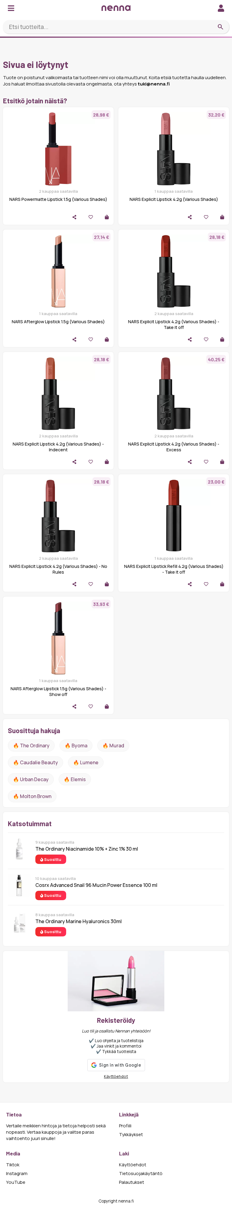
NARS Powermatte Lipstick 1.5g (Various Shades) (58, 199)
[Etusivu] (116, 8)
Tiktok (12, 1164)
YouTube (15, 1182)
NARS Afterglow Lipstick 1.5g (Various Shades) (58, 321)
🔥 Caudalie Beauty (35, 762)
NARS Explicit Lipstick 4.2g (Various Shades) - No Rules (58, 569)
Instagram (16, 1173)
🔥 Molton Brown (32, 796)
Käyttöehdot (116, 1076)
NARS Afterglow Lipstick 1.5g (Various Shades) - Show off (58, 691)
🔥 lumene (85, 762)
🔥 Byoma (76, 745)
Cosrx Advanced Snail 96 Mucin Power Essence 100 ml (96, 885)
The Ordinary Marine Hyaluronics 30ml (78, 921)
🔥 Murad (113, 745)
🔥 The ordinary (31, 745)
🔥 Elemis (75, 779)
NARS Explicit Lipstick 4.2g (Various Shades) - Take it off (173, 324)
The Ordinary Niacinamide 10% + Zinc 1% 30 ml (86, 848)
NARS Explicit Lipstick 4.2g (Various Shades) (174, 199)
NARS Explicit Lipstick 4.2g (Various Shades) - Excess (173, 447)
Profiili (125, 1125)
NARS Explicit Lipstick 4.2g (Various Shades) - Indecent (58, 447)
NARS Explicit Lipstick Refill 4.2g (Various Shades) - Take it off (174, 569)
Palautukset (131, 1182)
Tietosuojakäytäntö (141, 1173)
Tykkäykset (131, 1134)
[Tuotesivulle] (107, 217)
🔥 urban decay (31, 779)
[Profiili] (221, 8)
